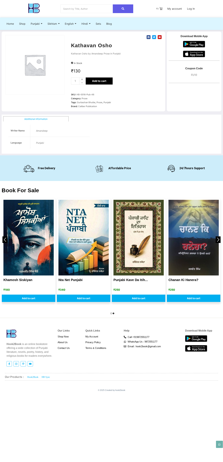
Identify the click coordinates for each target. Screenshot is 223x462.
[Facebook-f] (9, 364)
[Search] (123, 8)
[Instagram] (16, 364)
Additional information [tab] (36, 119)
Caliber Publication (87, 106)
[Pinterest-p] (23, 364)
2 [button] (113, 313)
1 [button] (111, 313)
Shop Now (63, 336)
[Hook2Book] (34, 8)
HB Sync (46, 377)
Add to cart (99, 81)
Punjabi (107, 102)
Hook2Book (32, 377)
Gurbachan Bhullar (86, 102)
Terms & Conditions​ (95, 348)
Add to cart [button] (28, 298)
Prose (85, 98)
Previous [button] (4, 239)
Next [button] (218, 239)
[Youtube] (30, 364)
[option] (29, 250)
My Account (91, 336)
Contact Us (64, 348)
